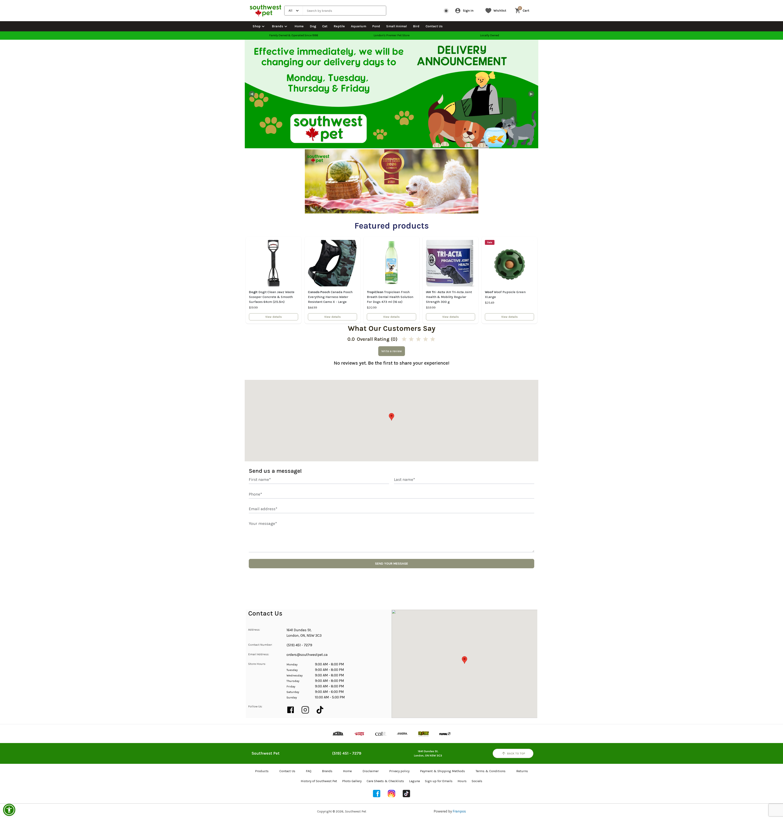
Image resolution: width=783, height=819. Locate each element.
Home (299, 26)
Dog (313, 26)
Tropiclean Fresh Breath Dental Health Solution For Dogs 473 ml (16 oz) (390, 297)
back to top (516, 753)
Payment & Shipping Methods (442, 771)
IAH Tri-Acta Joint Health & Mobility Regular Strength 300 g (449, 297)
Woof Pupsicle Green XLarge (505, 294)
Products (262, 771)
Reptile (339, 26)
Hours (462, 781)
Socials (477, 781)
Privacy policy (399, 771)
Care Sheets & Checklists (385, 781)
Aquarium (358, 26)
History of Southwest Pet (319, 781)
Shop (257, 26)
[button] (9, 810)
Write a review (391, 351)
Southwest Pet (266, 753)
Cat (324, 26)
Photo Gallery (352, 781)
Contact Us (434, 26)
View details (273, 317)
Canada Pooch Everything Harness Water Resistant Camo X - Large (330, 297)
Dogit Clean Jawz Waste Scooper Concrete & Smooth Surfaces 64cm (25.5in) (271, 297)
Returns (522, 771)
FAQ (308, 771)
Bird (416, 26)
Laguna (414, 781)
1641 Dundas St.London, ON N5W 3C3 (428, 753)
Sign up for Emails (438, 781)
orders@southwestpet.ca (307, 654)
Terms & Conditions (490, 771)
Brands (277, 26)
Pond (376, 26)
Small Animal (396, 26)
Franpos (459, 811)
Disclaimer (371, 771)
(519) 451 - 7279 (299, 645)
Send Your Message (391, 563)
